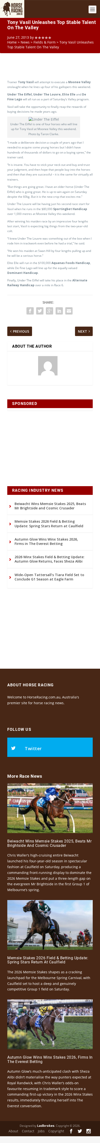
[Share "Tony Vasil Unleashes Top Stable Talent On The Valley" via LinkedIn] (59, 311)
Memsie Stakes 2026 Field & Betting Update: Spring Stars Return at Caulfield (49, 523)
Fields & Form (44, 42)
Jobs (41, 1131)
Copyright (56, 1131)
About (13, 1131)
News (25, 42)
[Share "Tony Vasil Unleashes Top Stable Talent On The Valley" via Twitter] (40, 311)
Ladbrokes (45, 1125)
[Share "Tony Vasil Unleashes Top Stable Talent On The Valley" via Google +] (49, 311)
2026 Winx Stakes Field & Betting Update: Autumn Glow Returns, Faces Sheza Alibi (49, 559)
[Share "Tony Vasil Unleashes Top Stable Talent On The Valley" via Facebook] (30, 311)
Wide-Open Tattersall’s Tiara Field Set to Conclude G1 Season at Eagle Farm (49, 576)
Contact (28, 1131)
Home (12, 42)
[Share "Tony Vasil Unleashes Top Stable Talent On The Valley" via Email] (69, 311)
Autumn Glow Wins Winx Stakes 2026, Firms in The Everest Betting (46, 541)
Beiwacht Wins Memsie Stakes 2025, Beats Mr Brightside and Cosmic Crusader (50, 505)
